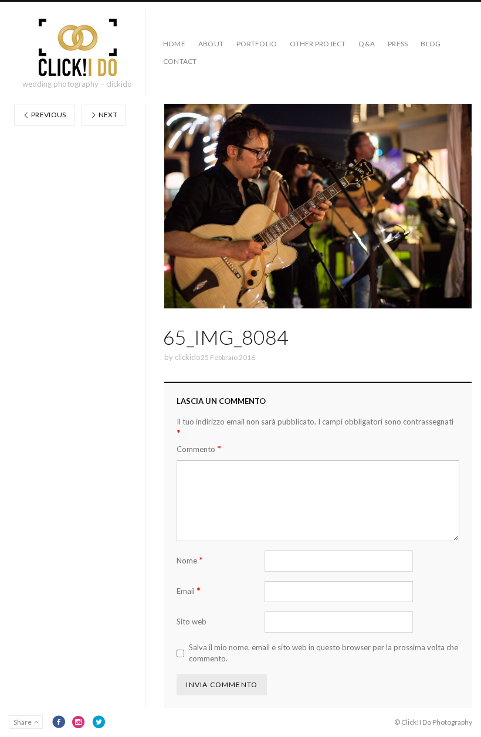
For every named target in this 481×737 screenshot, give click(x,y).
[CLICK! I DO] (77, 47)
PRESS (398, 43)
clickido (188, 357)
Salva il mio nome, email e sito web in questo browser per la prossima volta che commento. (323, 653)
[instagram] (78, 721)
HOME (174, 43)
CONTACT (180, 61)
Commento (199, 449)
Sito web (191, 621)
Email (189, 591)
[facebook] (58, 721)
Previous (48, 114)
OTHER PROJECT (317, 43)
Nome (190, 560)
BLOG (431, 43)
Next (107, 114)
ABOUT (210, 43)
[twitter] (98, 721)
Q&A (366, 43)
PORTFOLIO (256, 43)
